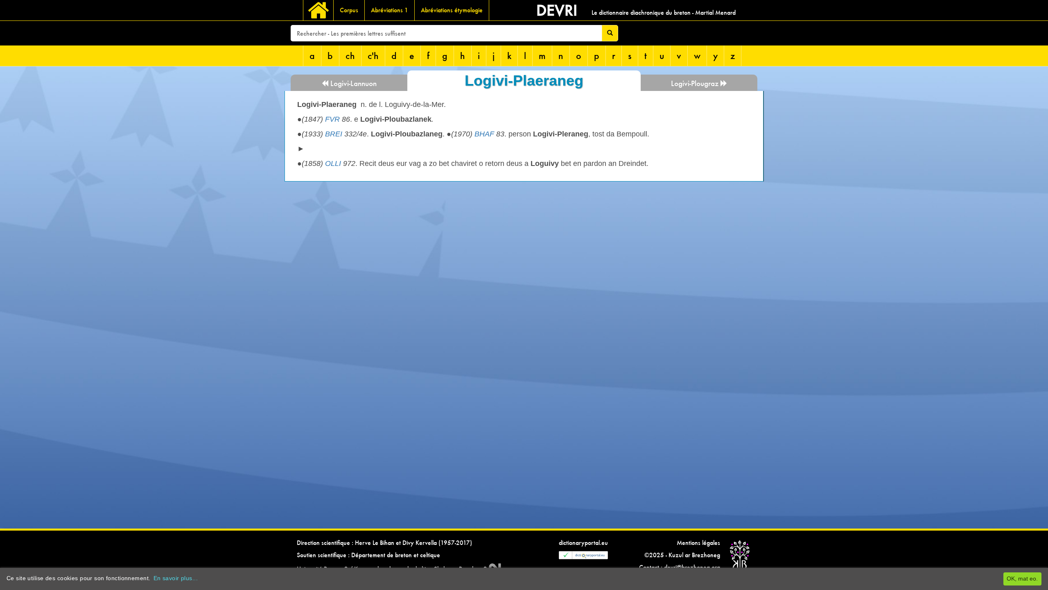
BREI (333, 134)
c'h (373, 55)
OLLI (333, 163)
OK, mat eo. (1022, 578)
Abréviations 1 (389, 10)
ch (350, 55)
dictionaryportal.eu (583, 543)
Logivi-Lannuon (352, 83)
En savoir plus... (176, 578)
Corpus (349, 10)
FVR (332, 119)
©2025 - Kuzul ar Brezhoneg (682, 555)
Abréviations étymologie (452, 10)
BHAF (484, 134)
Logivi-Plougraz (695, 83)
